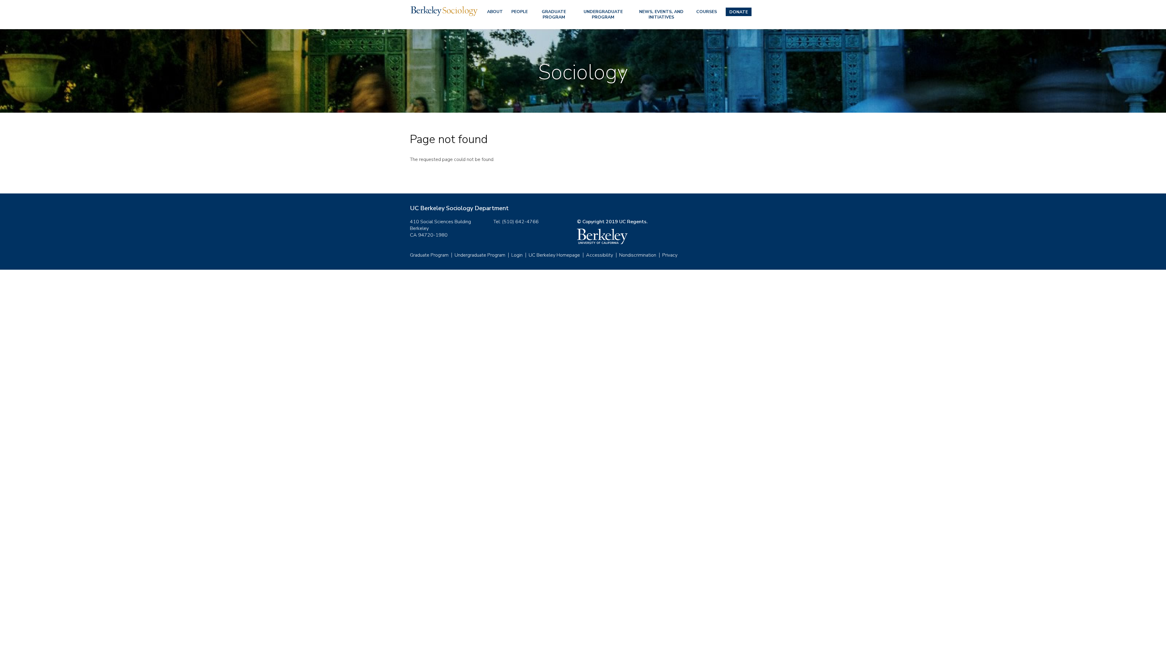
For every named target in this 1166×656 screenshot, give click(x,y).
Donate (738, 12)
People (519, 12)
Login (517, 255)
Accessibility (599, 255)
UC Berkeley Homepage (554, 255)
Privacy (669, 255)
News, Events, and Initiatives (661, 14)
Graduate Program (554, 14)
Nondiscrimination (637, 255)
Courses (706, 12)
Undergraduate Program (603, 14)
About (495, 12)
